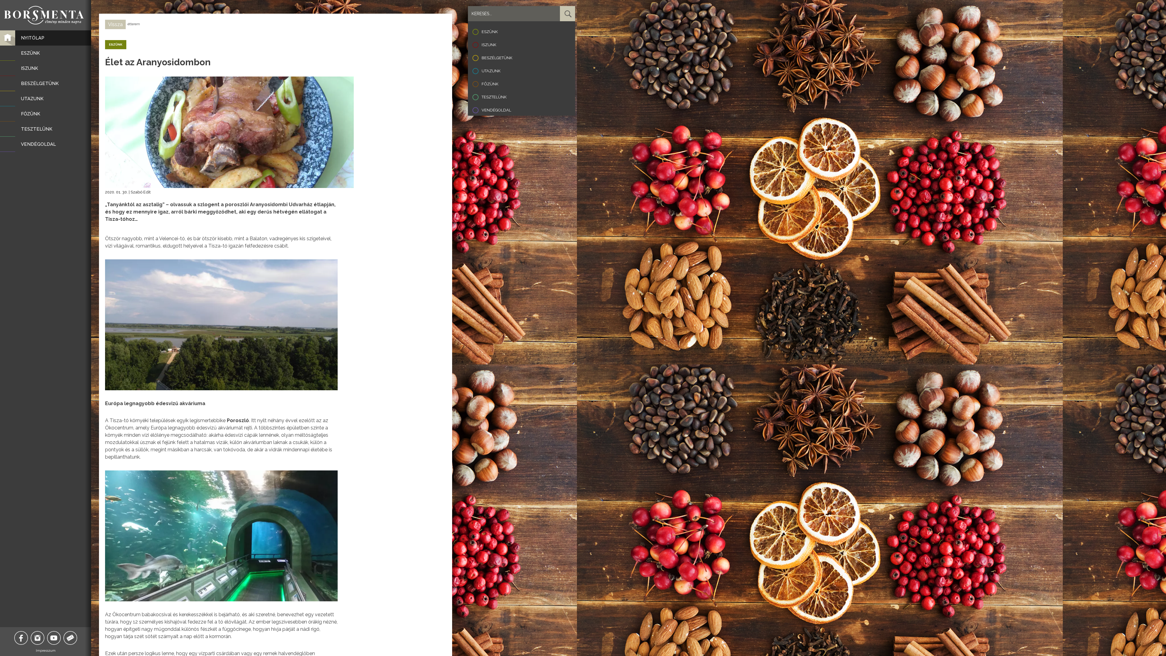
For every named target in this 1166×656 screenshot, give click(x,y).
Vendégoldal (496, 110)
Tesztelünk (494, 97)
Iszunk (489, 45)
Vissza (115, 24)
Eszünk (490, 31)
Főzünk (490, 84)
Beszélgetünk (497, 58)
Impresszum (46, 651)
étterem (134, 24)
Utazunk (491, 71)
